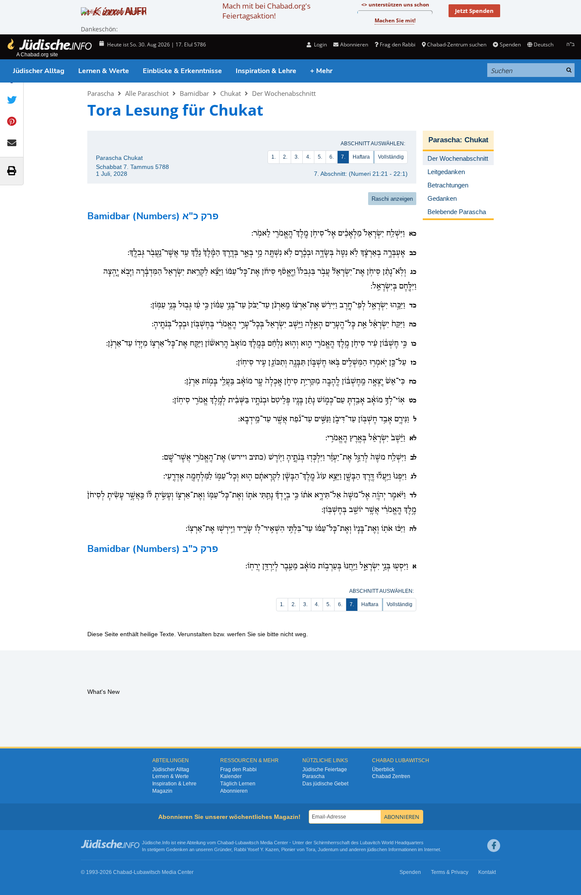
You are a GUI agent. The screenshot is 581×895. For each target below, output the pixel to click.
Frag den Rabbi (397, 44)
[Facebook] (493, 845)
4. (308, 157)
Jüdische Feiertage (324, 769)
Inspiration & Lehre (266, 71)
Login (320, 44)
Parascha (100, 93)
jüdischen (377, 849)
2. (285, 157)
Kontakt (487, 872)
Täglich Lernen (237, 784)
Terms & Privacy (449, 872)
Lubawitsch (247, 842)
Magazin (162, 791)
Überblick (383, 769)
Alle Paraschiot (147, 93)
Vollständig (391, 157)
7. (343, 157)
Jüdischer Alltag (39, 71)
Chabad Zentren (391, 776)
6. (331, 157)
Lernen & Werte (103, 71)
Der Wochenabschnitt (284, 93)
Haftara (361, 157)
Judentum (328, 849)
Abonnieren (234, 791)
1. (273, 157)
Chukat (230, 93)
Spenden (510, 44)
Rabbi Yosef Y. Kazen (256, 849)
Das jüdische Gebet (325, 784)
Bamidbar (194, 93)
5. (320, 157)
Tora (310, 849)
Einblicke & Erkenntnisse (182, 71)
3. (297, 157)
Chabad (225, 842)
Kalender (231, 776)
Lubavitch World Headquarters (392, 842)
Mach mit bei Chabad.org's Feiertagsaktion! (266, 11)
